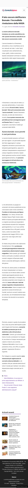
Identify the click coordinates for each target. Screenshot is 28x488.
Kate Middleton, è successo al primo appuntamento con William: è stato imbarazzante (13, 380)
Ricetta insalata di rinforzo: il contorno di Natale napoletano (14, 441)
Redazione (12, 483)
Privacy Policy (19, 483)
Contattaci (14, 473)
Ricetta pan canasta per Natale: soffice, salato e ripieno (15, 425)
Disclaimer (14, 485)
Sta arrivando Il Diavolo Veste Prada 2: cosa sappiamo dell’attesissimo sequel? (12, 387)
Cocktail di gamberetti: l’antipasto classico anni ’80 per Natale (15, 453)
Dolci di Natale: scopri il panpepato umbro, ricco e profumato (15, 447)
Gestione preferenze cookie (22, 486)
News (5, 376)
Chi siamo (6, 483)
